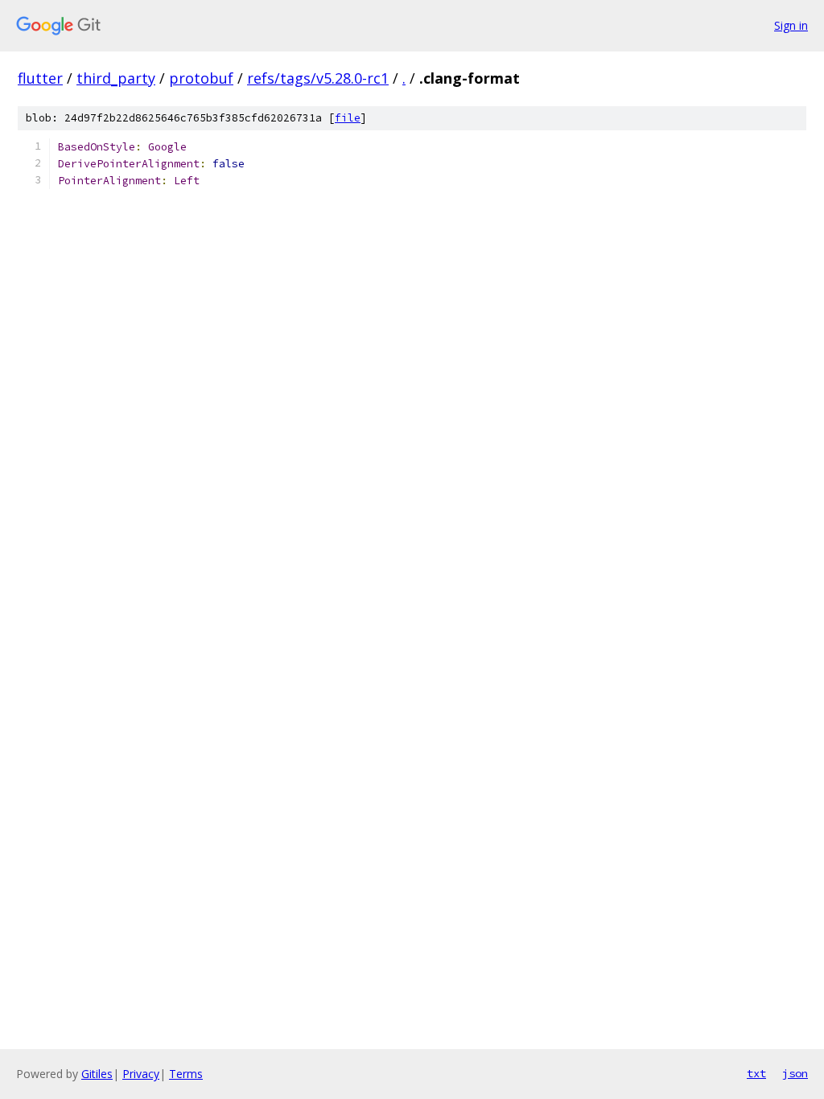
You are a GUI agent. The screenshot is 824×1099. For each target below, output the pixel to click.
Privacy (140, 1073)
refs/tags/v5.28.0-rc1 (318, 78)
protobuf (201, 78)
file (347, 118)
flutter (40, 78)
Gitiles (97, 1073)
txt (756, 1073)
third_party (115, 78)
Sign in (791, 25)
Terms (186, 1073)
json (795, 1073)
